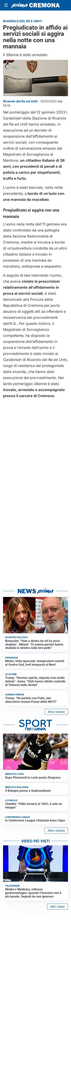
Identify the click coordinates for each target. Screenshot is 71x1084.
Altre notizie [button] (56, 712)
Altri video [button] (57, 906)
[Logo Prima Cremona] (35, 5)
